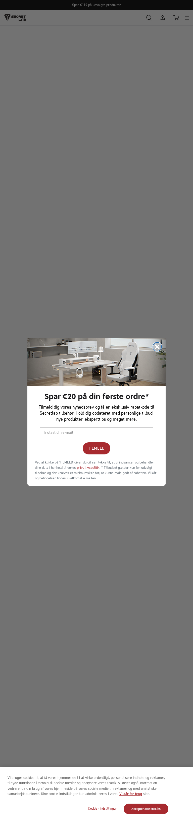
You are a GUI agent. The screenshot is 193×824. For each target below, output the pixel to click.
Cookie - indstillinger (102, 808)
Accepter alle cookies (146, 809)
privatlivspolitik (88, 467)
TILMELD (96, 448)
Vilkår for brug (130, 793)
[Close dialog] (157, 346)
